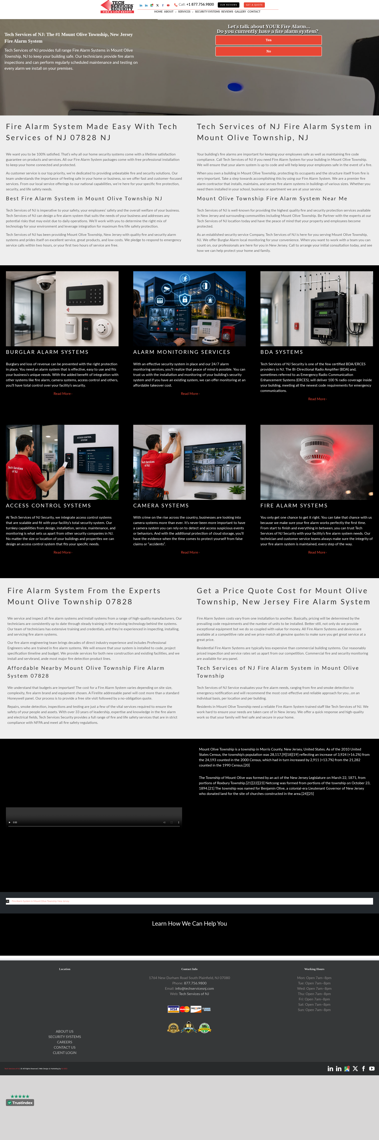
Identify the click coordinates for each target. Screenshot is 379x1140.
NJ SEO (64, 1069)
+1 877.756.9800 (200, 4)
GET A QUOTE (254, 5)
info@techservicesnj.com (194, 988)
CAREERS (64, 1042)
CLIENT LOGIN (64, 1053)
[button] (189, 901)
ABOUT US (64, 1031)
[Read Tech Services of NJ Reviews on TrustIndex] (20, 1103)
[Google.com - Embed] (64, 997)
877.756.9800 (195, 983)
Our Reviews (228, 5)
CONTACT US (65, 1047)
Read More (62, 394)
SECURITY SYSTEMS (64, 1037)
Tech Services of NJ (194, 994)
